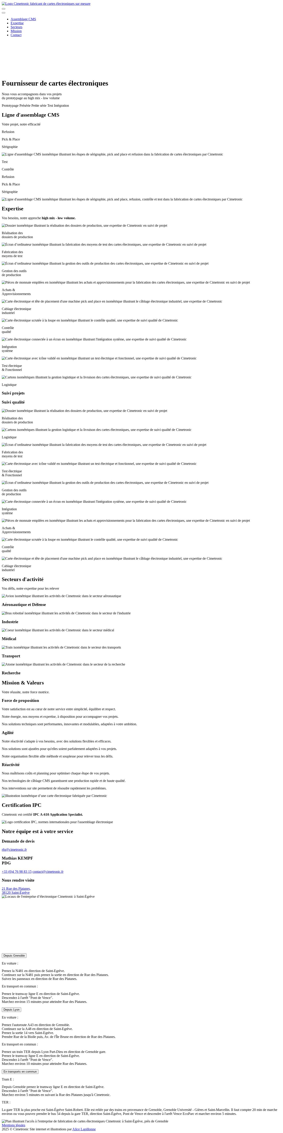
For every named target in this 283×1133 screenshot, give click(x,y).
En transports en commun (20, 1071)
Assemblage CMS (23, 19)
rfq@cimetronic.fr (14, 849)
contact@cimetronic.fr (48, 871)
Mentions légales (13, 1125)
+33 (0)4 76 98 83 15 (17, 871)
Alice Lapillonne (84, 1129)
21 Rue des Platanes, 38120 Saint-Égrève (16, 890)
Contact (16, 35)
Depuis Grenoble (14, 955)
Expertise (17, 23)
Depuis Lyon (11, 1009)
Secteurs (16, 27)
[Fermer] (3, 12)
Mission (16, 31)
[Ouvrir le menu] (3, 8)
